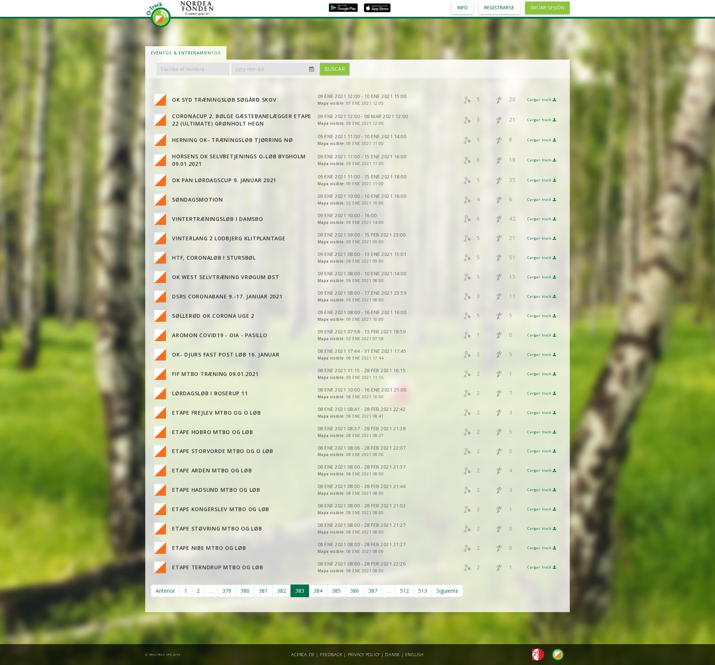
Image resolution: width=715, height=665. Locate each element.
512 (404, 590)
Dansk (392, 654)
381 (263, 590)
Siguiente (447, 590)
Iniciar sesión (547, 7)
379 (226, 590)
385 (336, 590)
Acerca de (303, 654)
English (414, 654)
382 (281, 590)
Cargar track (540, 99)
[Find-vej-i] (555, 654)
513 (422, 590)
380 (245, 590)
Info (462, 7)
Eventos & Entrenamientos (186, 53)
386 (354, 590)
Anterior (165, 590)
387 (372, 590)
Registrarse (499, 7)
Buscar (334, 68)
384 (318, 590)
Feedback (331, 654)
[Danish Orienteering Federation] (536, 654)
